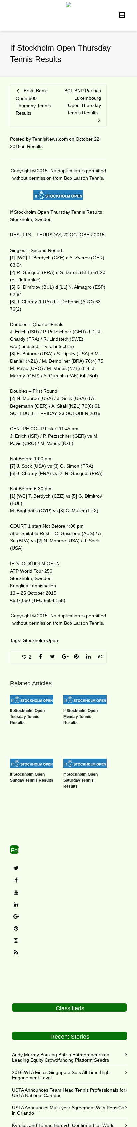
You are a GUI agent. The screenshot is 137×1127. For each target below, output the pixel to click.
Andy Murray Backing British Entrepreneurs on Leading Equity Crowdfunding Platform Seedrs (60, 1057)
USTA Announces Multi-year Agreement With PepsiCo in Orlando (68, 1110)
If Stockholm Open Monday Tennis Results (80, 716)
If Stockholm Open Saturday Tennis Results (80, 780)
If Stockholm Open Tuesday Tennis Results (27, 716)
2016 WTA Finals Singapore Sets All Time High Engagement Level (61, 1075)
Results (35, 146)
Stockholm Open (40, 640)
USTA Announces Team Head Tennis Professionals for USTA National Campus (68, 1092)
